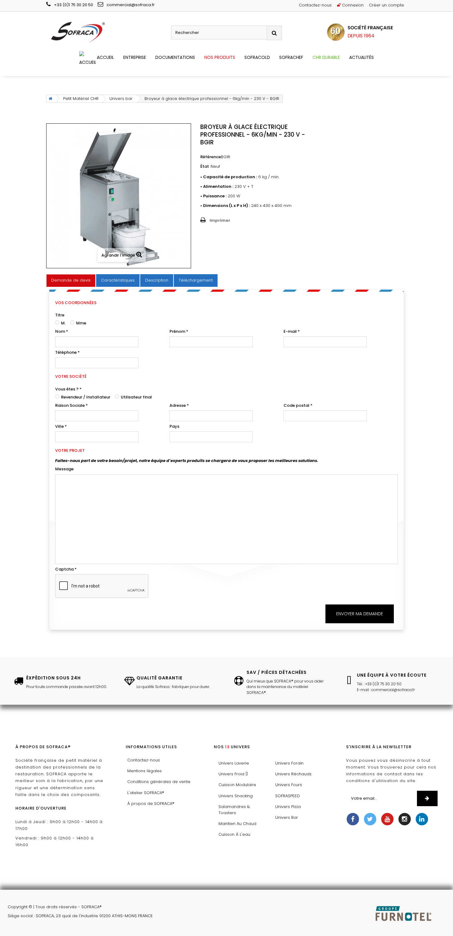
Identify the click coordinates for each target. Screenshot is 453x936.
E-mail (292, 331)
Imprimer (220, 220)
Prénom (178, 331)
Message (64, 469)
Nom (61, 331)
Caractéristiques (118, 280)
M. (63, 323)
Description (156, 280)
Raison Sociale (71, 405)
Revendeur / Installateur (85, 397)
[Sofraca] (106, 32)
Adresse (179, 405)
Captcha (66, 569)
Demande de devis (71, 280)
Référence (210, 157)
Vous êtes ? (68, 389)
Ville (61, 426)
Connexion (352, 5)
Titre (59, 315)
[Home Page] (49, 98)
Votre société (71, 376)
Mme (80, 323)
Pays (174, 426)
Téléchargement (196, 280)
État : (205, 166)
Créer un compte (386, 5)
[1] (427, 798)
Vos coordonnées (75, 303)
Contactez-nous (315, 5)
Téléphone (67, 352)
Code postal (298, 405)
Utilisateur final (136, 397)
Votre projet (70, 450)
